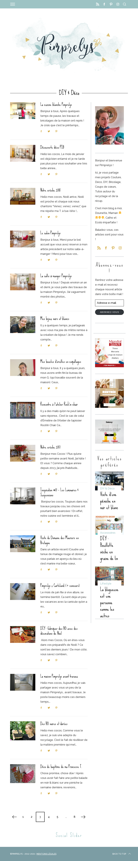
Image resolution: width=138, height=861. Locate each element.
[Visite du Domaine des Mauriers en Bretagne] (22, 543)
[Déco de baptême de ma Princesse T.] (22, 773)
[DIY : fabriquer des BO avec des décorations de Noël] (22, 634)
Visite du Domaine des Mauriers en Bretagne (59, 540)
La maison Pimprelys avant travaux (59, 676)
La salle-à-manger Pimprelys (56, 276)
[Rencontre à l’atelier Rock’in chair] (22, 410)
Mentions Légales (46, 854)
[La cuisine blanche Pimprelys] (22, 110)
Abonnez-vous (109, 312)
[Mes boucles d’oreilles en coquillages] (22, 367)
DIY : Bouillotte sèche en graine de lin (109, 548)
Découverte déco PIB (52, 147)
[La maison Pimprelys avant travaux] (22, 682)
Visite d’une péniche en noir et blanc (109, 500)
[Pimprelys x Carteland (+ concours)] (22, 591)
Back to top (119, 854)
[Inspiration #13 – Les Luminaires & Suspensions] (22, 496)
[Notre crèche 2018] (22, 196)
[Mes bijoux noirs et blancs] (22, 324)
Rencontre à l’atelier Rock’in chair (59, 404)
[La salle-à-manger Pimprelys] (22, 281)
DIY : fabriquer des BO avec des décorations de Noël (59, 631)
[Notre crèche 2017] (22, 453)
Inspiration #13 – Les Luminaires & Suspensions (59, 492)
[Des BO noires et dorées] (22, 730)
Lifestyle (105, 583)
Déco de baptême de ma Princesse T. (61, 766)
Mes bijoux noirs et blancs (54, 318)
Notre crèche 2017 (50, 447)
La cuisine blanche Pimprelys (56, 104)
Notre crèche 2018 (50, 190)
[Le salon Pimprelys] (22, 239)
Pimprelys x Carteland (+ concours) (60, 585)
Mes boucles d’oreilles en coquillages (60, 361)
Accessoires (107, 532)
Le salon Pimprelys (50, 233)
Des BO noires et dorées (53, 723)
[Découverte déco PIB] (22, 153)
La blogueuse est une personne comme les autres (109, 602)
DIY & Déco (107, 488)
